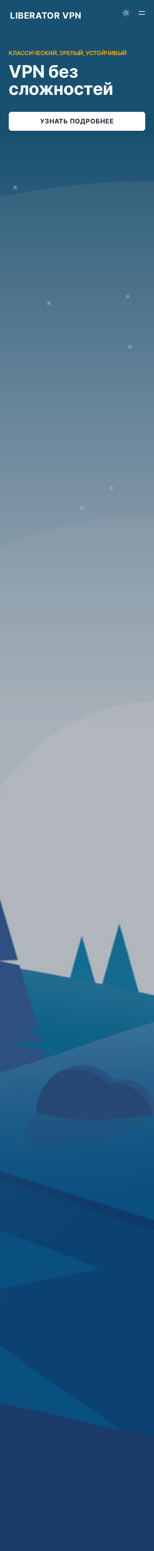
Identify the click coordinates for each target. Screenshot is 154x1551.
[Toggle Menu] (142, 13)
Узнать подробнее (77, 121)
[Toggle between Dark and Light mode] (126, 13)
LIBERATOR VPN (46, 15)
